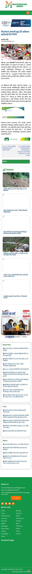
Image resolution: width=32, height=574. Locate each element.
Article (3, 511)
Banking (18, 511)
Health (18, 516)
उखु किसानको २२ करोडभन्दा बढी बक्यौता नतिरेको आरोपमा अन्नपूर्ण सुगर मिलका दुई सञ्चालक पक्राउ (16, 416)
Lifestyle (18, 521)
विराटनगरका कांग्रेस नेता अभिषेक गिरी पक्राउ (15, 431)
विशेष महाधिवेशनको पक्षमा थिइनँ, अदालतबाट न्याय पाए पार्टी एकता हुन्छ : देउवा (15, 462)
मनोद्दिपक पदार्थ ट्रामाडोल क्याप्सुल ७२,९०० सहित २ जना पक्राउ (16, 427)
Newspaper (4, 526)
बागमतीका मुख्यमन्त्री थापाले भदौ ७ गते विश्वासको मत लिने (15, 297)
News (17, 523)
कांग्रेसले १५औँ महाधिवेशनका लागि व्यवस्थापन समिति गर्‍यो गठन (15, 457)
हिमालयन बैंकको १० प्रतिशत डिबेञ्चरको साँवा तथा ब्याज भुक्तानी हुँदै (15, 355)
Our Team (16, 498)
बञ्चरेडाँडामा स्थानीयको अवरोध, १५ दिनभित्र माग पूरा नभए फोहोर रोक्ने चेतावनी (15, 254)
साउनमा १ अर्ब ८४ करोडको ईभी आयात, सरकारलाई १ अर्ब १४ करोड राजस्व (15, 276)
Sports (18, 531)
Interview (4, 521)
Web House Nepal (26, 572)
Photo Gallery (5, 528)
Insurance (4, 518)
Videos (3, 536)
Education (19, 513)
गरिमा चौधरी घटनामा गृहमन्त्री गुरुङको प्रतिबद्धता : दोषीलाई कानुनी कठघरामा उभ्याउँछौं (15, 233)
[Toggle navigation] (27, 12)
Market (3, 523)
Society (3, 531)
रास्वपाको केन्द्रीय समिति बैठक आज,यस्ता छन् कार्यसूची (15, 449)
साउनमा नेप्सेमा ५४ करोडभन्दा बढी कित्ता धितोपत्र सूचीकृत (15, 349)
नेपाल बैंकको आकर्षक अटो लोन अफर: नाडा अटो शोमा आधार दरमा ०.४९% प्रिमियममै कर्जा (15, 396)
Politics (18, 528)
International (20, 518)
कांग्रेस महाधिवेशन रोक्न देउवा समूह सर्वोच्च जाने (16, 453)
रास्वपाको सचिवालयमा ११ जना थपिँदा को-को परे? (16, 444)
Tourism (18, 534)
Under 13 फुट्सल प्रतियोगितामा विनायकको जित (16, 369)
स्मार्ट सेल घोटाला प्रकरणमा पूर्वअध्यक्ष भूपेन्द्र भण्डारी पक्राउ (14, 411)
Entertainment (5, 516)
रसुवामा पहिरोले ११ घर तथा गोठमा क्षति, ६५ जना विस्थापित (15, 190)
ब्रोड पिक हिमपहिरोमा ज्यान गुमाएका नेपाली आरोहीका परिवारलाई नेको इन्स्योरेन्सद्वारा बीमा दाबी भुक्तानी (15, 374)
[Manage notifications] (28, 570)
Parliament (19, 526)
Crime (3, 513)
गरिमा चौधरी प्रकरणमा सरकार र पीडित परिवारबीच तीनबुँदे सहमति (15, 211)
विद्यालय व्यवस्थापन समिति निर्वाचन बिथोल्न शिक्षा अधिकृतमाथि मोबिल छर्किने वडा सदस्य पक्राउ (16, 421)
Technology (4, 534)
